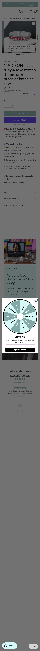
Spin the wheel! (20, 350)
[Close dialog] (36, 300)
